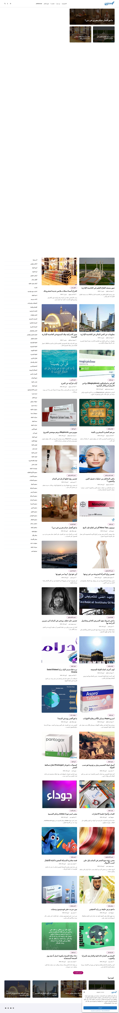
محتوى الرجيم (34, 492)
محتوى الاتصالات (33, 480)
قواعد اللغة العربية (33, 460)
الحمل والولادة (73, 905)
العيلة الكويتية (34, 350)
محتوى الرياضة (33, 500)
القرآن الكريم (73, 379)
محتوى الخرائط (33, 488)
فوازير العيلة (34, 445)
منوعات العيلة (34, 547)
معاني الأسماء (73, 810)
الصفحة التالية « (78, 972)
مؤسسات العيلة (33, 468)
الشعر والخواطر (33, 330)
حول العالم (34, 397)
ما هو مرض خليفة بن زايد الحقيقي (102, 909)
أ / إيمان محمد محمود (72, 863)
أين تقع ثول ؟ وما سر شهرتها (66, 574)
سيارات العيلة (34, 417)
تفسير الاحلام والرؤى (72, 475)
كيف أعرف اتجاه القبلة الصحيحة (103, 669)
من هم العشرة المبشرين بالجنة (103, 432)
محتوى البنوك (34, 484)
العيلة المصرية (110, 617)
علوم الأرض (34, 429)
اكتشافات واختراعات (32, 303)
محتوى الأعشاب (33, 476)
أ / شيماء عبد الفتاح (110, 291)
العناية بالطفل (34, 338)
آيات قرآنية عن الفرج (69, 383)
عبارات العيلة (110, 810)
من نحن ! (58, 3)
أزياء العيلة (34, 271)
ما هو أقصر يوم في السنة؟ (67, 718)
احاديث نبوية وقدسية (32, 291)
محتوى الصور (34, 508)
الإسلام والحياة (110, 428)
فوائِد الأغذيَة (34, 441)
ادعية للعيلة (73, 952)
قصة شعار (34, 448)
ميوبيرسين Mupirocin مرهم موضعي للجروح (60, 432)
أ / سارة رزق (111, 770)
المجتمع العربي (33, 366)
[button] (84, 992)
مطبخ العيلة (34, 531)
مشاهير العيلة (110, 905)
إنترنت (35, 287)
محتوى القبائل (110, 761)
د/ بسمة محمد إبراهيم (109, 389)
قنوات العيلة (73, 666)
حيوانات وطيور (33, 401)
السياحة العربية (73, 570)
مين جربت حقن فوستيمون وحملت (64, 909)
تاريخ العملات (34, 378)
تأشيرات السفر (33, 374)
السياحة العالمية (33, 323)
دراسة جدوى (34, 405)
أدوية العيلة (111, 379)
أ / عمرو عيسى (73, 482)
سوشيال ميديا (34, 413)
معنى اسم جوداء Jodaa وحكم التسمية (62, 814)
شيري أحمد (111, 531)
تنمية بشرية (34, 393)
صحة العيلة (34, 421)
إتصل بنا (52, 3)
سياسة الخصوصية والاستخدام (96, 1010)
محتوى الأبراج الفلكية (32, 472)
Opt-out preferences (106, 1010)
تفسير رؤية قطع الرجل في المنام (64, 479)
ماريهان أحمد (111, 817)
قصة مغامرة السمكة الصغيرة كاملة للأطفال (60, 860)
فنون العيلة (34, 437)
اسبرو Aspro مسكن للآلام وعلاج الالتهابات (99, 718)
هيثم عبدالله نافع (73, 531)
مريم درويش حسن (72, 624)
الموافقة (100, 1008)
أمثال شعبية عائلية (33, 283)
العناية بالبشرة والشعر (109, 475)
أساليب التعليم (34, 275)
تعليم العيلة (34, 386)
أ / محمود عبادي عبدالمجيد (108, 577)
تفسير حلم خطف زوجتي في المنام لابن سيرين (59, 621)
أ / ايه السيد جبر (73, 817)
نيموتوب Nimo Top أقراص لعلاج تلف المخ (99, 527)
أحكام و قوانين (34, 264)
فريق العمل (46, 3)
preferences (39, 3)
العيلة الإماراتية (73, 524)
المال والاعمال (110, 952)
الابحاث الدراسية (33, 311)
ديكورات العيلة (34, 409)
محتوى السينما (33, 504)
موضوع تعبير (34, 551)
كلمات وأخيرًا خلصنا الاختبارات (103, 814)
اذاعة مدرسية (34, 299)
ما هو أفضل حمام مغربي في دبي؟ (99, 20)
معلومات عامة (73, 715)
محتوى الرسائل (33, 496)
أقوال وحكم (73, 287)
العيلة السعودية (33, 346)
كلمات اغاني (34, 464)
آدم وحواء (35, 260)
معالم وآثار (34, 535)
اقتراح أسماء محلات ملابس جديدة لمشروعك (82, 37)
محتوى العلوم (34, 511)
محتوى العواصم (33, 515)
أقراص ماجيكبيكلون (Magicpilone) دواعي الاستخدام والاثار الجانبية (98, 384)
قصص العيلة (73, 857)
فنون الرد (35, 433)
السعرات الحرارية (33, 319)
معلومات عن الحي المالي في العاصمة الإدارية (97, 334)
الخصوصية (64, 3)
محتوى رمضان (33, 523)
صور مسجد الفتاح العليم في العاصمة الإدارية (105, 37)
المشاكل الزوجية (33, 370)
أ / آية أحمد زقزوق (72, 294)
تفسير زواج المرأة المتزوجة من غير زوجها (99, 574)
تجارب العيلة (34, 382)
